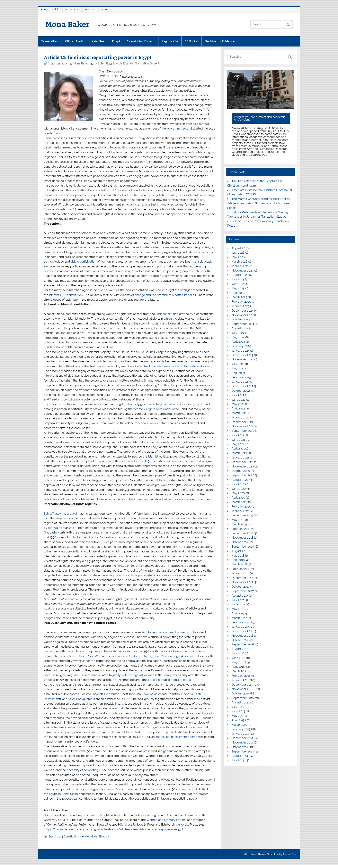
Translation (49, 41)
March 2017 (239, 618)
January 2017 (240, 626)
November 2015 (242, 689)
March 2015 (239, 724)
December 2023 (242, 355)
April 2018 (238, 560)
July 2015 (238, 707)
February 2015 (241, 729)
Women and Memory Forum (166, 820)
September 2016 (243, 644)
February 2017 (241, 622)
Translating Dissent (141, 41)
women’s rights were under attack (157, 409)
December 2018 (242, 533)
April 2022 (238, 408)
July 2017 (238, 600)
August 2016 (240, 649)
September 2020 (243, 475)
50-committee (177, 128)
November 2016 (242, 635)
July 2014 (238, 760)
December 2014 (242, 738)
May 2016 (238, 662)
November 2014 (242, 742)
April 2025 (238, 293)
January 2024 (240, 350)
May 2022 (238, 404)
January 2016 (240, 680)
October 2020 (241, 471)
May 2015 (238, 716)
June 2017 (238, 604)
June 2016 (238, 658)
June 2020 (239, 489)
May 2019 (238, 520)
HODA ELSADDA (110, 76)
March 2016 (239, 671)
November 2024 (243, 315)
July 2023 (238, 364)
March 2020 (239, 502)
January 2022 (240, 417)
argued (72, 513)
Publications (72, 9)
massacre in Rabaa (177, 247)
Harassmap (111, 694)
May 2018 (238, 555)
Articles (100, 63)
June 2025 (238, 284)
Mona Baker (67, 24)
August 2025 (240, 275)
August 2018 (240, 551)
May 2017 (238, 609)
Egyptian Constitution (63, 794)
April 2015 (238, 720)
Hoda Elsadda (124, 63)
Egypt (116, 41)
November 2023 (243, 359)
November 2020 (243, 466)
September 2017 (243, 591)
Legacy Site (170, 41)
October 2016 (241, 640)
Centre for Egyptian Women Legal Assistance (164, 656)
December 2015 (242, 684)
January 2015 (240, 733)
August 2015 (240, 702)
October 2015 (240, 693)
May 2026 (238, 257)
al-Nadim (80, 656)
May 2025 (238, 288)
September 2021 (243, 430)
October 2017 (240, 586)
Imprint (97, 694)
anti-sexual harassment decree (176, 737)
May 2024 (238, 337)
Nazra (119, 703)
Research (90, 9)
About (105, 9)
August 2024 (240, 328)
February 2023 (241, 377)
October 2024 (241, 319)
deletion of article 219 (134, 461)
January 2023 (240, 381)
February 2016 (241, 675)
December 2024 (242, 310)
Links (57, 9)
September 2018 (243, 546)
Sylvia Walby (52, 513)
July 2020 (238, 484)
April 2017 (238, 613)
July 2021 (238, 435)
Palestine (98, 41)
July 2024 (238, 333)
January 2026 (241, 266)
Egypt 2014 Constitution (64, 836)
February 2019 (241, 529)
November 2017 (242, 582)
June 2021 (238, 439)
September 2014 (243, 751)
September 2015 (243, 698)
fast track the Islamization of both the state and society (175, 366)
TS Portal (191, 41)
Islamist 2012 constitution (66, 295)
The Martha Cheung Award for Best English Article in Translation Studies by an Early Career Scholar (258, 203)
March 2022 (239, 413)
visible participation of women (91, 261)
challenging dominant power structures (173, 632)
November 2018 (242, 537)
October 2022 (241, 390)
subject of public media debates (169, 680)
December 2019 (242, 515)
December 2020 (243, 462)
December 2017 (242, 578)
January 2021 (240, 457)
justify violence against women (133, 675)
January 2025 (240, 306)
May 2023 (238, 368)
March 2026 (239, 261)
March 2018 (239, 564)
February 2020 (241, 506)
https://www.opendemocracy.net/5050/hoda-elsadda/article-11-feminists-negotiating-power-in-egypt (113, 829)
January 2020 (241, 511)
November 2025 (243, 270)
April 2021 (238, 448)
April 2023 (238, 373)
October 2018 (241, 542)
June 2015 (238, 711)
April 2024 (238, 341)
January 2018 (240, 573)
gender (84, 836)
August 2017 (240, 595)
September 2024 (243, 324)
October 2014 (240, 747)
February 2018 (241, 569)
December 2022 (242, 386)
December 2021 (242, 422)
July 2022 (238, 395)
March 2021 (239, 453)
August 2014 (240, 756)
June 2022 (238, 399)
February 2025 (241, 301)
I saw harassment (154, 694)
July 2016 (238, 653)
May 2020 (238, 493)
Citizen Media (74, 41)
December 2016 (242, 631)
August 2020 (240, 480)
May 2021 (238, 444)
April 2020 (238, 497)
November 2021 (242, 426)
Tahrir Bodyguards (80, 699)
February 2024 (241, 346)
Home (44, 9)
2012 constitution (167, 314)
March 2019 (239, 524)
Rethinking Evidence (220, 41)
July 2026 (238, 252)
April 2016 (238, 666)
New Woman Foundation (105, 656)
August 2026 (240, 248)
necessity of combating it (84, 770)
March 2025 (239, 297)
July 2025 (238, 279)
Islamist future (158, 423)
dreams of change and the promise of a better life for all (158, 295)
